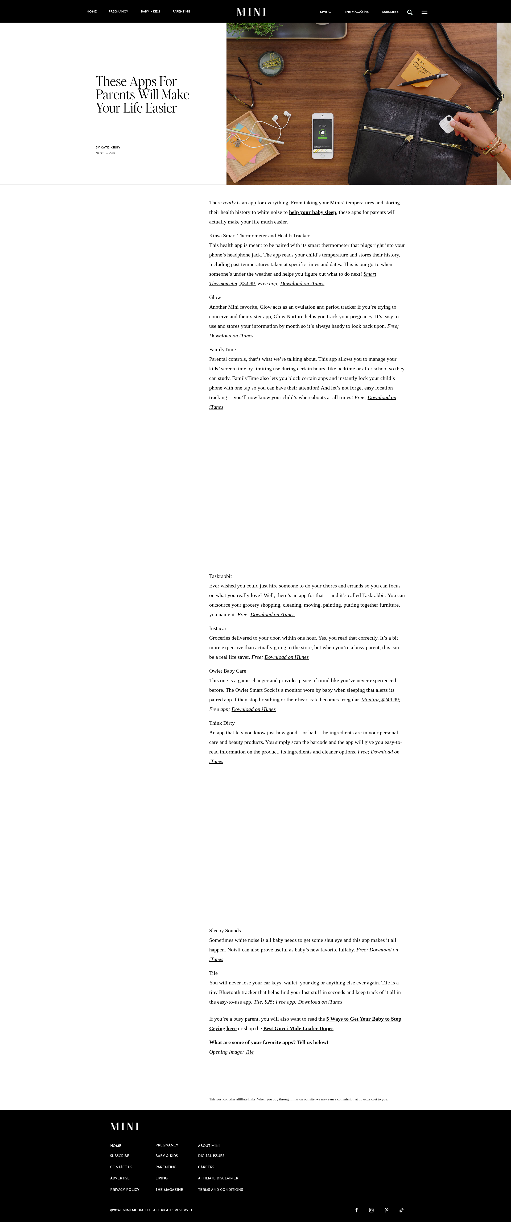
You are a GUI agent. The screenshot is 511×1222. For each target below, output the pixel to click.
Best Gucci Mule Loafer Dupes (298, 1028)
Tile (249, 1052)
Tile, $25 (263, 1002)
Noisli (234, 949)
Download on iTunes (302, 283)
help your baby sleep (312, 212)
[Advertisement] (307, 491)
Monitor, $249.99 (380, 699)
